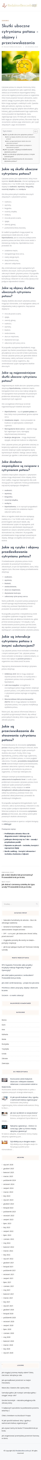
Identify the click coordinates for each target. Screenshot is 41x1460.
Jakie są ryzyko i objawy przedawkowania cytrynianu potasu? (18, 151)
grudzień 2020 (8, 1310)
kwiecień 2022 (8, 1247)
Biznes (4, 1020)
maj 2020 (6, 1337)
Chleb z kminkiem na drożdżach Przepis (16, 1415)
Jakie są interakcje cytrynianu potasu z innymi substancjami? (19, 155)
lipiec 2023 (7, 1223)
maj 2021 (6, 1290)
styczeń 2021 (8, 1306)
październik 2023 (9, 1212)
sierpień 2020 (8, 1325)
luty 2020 (6, 1349)
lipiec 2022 (7, 1235)
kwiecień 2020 (8, 1341)
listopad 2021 (8, 1267)
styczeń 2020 (8, 1353)
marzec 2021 (8, 1298)
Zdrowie (5, 21)
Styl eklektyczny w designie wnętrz (22, 1141)
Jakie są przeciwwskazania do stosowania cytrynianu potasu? (18, 160)
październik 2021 (9, 1270)
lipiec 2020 (7, 1329)
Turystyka (5, 1049)
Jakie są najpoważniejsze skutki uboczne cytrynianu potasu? (18, 142)
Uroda (4, 1054)
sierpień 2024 (8, 1188)
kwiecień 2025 (8, 1172)
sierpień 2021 (8, 1278)
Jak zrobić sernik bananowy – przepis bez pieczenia (20, 983)
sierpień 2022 (8, 1231)
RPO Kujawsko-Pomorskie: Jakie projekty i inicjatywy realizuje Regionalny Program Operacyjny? (17, 967)
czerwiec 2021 (8, 1286)
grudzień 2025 (8, 1168)
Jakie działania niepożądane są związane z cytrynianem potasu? (19, 146)
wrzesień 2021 (8, 1274)
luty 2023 (6, 1227)
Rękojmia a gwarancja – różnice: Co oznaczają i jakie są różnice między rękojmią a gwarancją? (23, 1128)
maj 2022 (6, 1243)
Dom (3, 1025)
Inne (3, 1029)
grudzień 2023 (8, 1204)
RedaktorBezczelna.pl (23, 1451)
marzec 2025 (8, 1176)
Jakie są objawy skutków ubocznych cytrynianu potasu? (20, 138)
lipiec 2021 (7, 1282)
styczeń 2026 (8, 1165)
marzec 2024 (8, 1192)
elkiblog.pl (7, 824)
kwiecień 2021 (8, 1294)
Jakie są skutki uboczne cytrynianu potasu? (18, 135)
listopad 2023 (8, 1208)
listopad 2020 (8, 1314)
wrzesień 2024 (8, 1184)
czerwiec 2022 (8, 1239)
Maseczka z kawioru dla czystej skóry (15, 1388)
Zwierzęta (5, 1063)
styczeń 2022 (8, 1259)
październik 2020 (9, 1317)
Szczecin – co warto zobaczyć (13, 995)
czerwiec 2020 (8, 1333)
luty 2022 (6, 1255)
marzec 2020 (8, 1345)
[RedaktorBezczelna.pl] (19, 5)
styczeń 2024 (8, 1200)
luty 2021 (6, 1302)
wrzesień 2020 (8, 1321)
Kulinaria (5, 1034)
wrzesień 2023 (8, 1215)
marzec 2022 (8, 1251)
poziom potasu (28, 411)
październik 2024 (9, 1180)
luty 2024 (6, 1196)
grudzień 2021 (8, 1263)
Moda (4, 1039)
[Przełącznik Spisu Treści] (34, 131)
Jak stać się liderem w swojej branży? (23, 1113)
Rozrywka (5, 1044)
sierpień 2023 (8, 1219)
